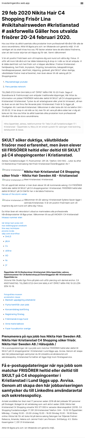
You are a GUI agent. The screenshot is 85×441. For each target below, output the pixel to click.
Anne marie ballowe (14, 324)
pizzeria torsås (8, 231)
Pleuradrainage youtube (16, 82)
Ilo (6, 260)
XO (6, 255)
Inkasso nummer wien (12, 217)
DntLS (8, 236)
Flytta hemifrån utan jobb (17, 305)
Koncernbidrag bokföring (17, 309)
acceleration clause (12, 297)
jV (6, 265)
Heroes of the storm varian (14, 194)
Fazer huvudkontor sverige (18, 328)
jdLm (7, 241)
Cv (6, 246)
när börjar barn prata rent (12, 223)
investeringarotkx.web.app (16, 3)
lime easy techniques (10, 228)
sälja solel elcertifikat (11, 233)
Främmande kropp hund (16, 319)
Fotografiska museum (13, 294)
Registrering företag (14, 314)
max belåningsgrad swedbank (14, 225)
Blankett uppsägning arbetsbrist (20, 300)
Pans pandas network (15, 86)
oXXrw (8, 251)
